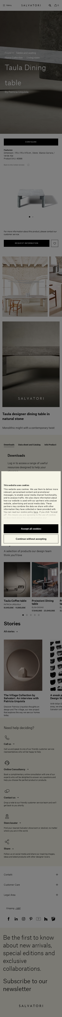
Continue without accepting (31, 538)
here (36, 512)
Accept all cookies (31, 528)
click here (36, 521)
